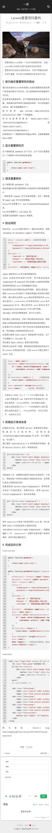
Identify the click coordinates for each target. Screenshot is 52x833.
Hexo (18, 829)
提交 (43, 796)
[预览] (20, 796)
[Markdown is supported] (6, 796)
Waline (43, 817)
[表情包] (13, 796)
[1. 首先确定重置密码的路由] (48, 82)
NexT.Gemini (26, 829)
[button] (3, 7)
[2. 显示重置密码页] (48, 146)
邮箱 (7, 766)
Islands (7, 753)
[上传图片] (16, 796)
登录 (35, 796)
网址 (7, 771)
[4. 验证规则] (48, 223)
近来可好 (44, 753)
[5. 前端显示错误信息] (48, 422)
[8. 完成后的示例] (48, 545)
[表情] (10, 796)
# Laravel (29, 747)
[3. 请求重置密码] (48, 179)
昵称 (7, 762)
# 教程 (22, 747)
